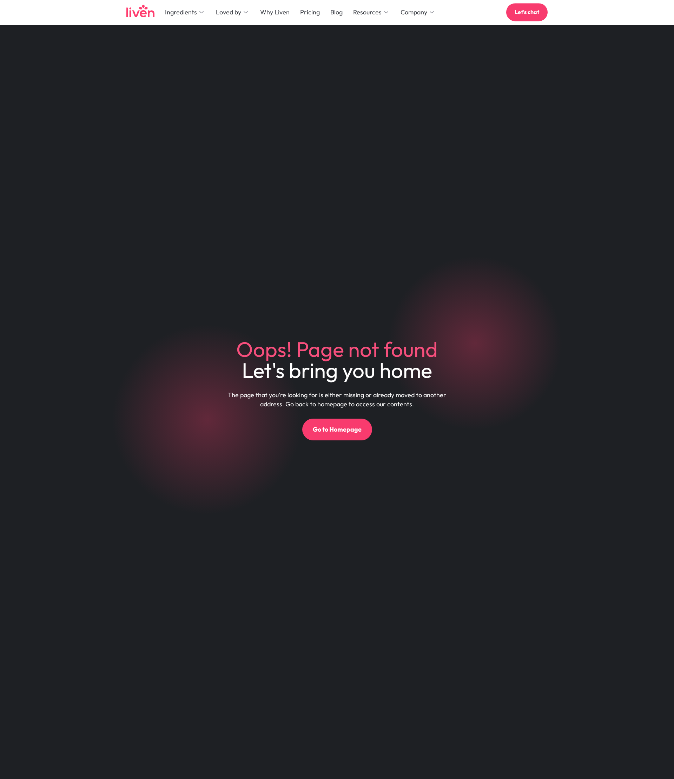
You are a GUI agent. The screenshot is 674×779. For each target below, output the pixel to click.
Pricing (310, 12)
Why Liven (275, 12)
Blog (336, 12)
